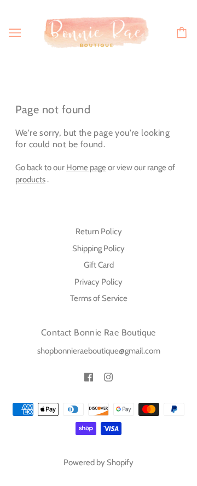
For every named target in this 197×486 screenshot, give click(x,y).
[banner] (96, 32)
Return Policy (99, 231)
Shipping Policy (98, 248)
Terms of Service (99, 298)
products (30, 179)
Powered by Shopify (98, 462)
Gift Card (99, 265)
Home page (86, 167)
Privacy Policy (98, 282)
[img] (89, 376)
